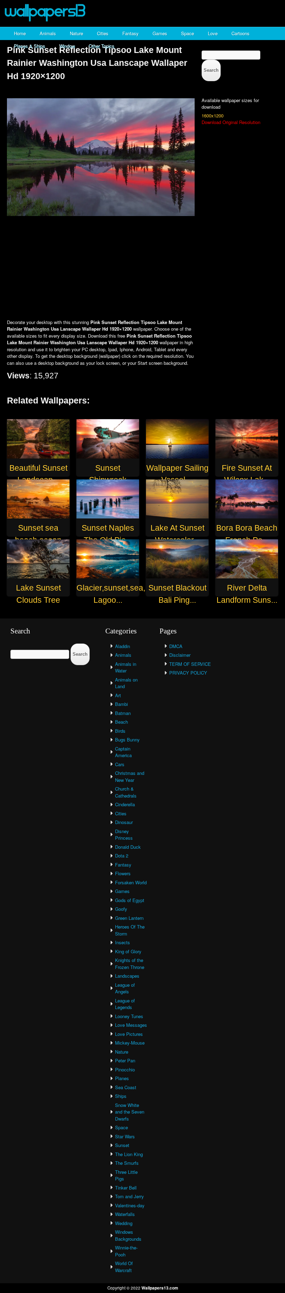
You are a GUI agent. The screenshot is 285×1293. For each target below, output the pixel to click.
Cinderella (125, 804)
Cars (119, 764)
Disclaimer (179, 655)
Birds (120, 731)
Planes (122, 1078)
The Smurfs (127, 1163)
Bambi (121, 704)
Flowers (123, 873)
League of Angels (125, 988)
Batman (123, 713)
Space (187, 33)
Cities (102, 33)
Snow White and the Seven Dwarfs (129, 1112)
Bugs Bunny (127, 739)
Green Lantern (129, 918)
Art (118, 695)
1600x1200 (212, 115)
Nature (76, 33)
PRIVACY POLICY (188, 672)
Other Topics (101, 46)
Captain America (123, 752)
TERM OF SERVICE (190, 664)
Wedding (123, 1223)
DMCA (175, 646)
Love (213, 33)
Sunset (122, 1145)
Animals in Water (125, 667)
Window (67, 46)
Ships (121, 1096)
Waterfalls (125, 1214)
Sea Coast (125, 1087)
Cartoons (240, 33)
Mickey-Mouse (130, 1042)
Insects (122, 942)
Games (160, 33)
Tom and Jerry (129, 1196)
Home (20, 33)
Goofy (121, 909)
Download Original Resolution (231, 122)
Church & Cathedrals (126, 792)
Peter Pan (125, 1060)
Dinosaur (124, 822)
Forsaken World (131, 882)
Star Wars (125, 1136)
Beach (121, 721)
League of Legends (125, 1004)
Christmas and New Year (129, 776)
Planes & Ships (29, 46)
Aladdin (122, 646)
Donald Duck (128, 847)
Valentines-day (130, 1205)
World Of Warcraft (124, 1266)
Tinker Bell (126, 1187)
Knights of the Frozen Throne (129, 963)
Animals (48, 33)
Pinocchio (125, 1069)
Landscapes (127, 975)
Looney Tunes (129, 1016)
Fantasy (130, 33)
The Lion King (129, 1154)
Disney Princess (124, 834)
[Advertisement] (142, 268)
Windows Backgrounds (128, 1235)
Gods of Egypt (129, 900)
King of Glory (128, 951)
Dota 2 (121, 855)
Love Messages (131, 1025)
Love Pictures (129, 1034)
